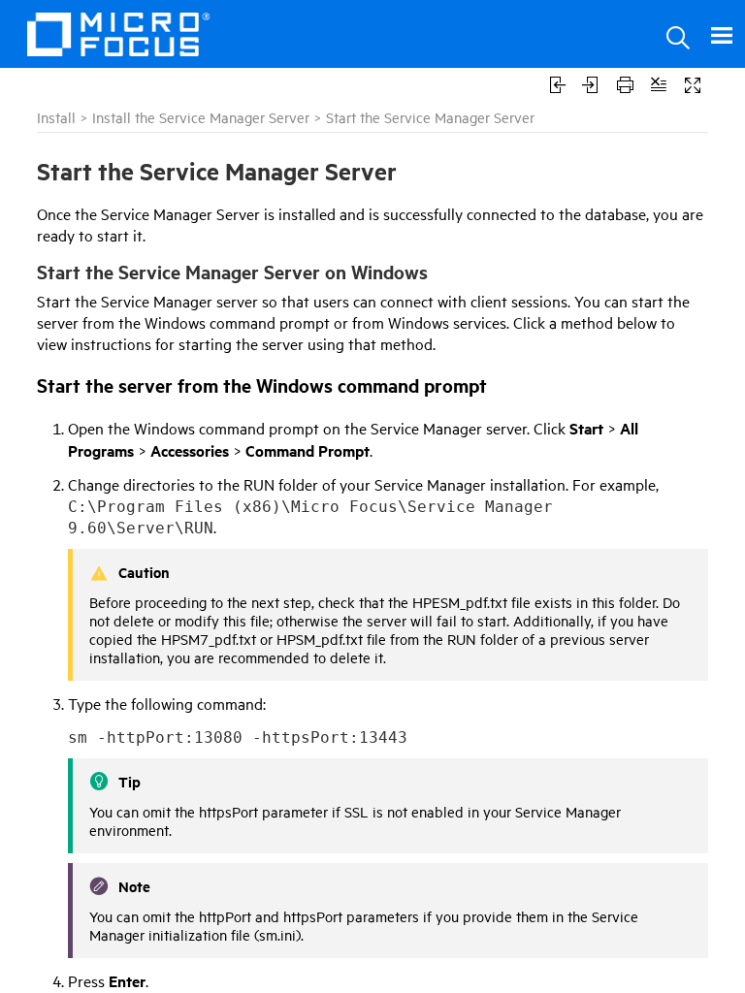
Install (56, 117)
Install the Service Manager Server (200, 117)
